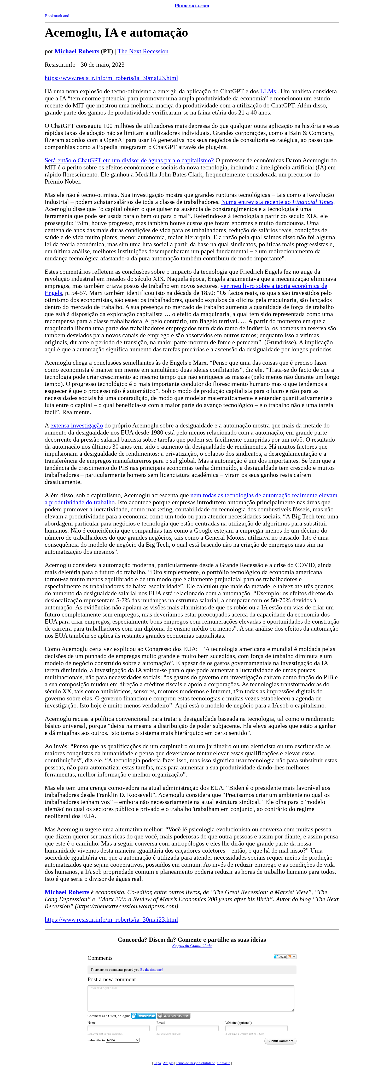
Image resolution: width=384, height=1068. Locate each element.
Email (160, 1023)
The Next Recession (143, 51)
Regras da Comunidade (192, 945)
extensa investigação (76, 425)
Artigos (168, 1063)
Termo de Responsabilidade (195, 1063)
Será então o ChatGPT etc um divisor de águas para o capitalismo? (129, 160)
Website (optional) (238, 1023)
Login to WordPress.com (173, 1016)
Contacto (223, 1063)
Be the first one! (151, 970)
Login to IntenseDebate (143, 1016)
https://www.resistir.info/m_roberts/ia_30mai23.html (111, 78)
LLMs (268, 91)
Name (92, 1023)
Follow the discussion (291, 956)
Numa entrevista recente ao (277, 201)
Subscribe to (97, 1040)
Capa (157, 1063)
